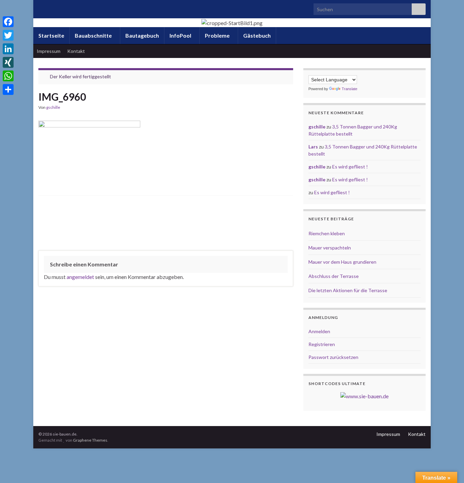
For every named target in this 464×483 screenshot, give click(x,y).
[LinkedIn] (8, 49)
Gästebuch (257, 35)
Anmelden (319, 331)
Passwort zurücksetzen (333, 357)
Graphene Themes (90, 440)
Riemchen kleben (326, 233)
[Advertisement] (166, 224)
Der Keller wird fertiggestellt (80, 76)
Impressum (48, 51)
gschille (53, 107)
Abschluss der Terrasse (333, 276)
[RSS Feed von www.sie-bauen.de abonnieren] (41, 7)
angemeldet (80, 277)
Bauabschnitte (94, 35)
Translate (349, 89)
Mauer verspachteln (329, 247)
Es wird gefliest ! (350, 166)
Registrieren (321, 344)
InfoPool (180, 35)
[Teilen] (8, 89)
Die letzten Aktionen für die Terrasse (347, 290)
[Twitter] (8, 35)
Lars (313, 146)
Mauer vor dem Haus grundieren (342, 262)
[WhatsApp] (8, 76)
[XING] (8, 62)
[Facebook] (8, 21)
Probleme (218, 35)
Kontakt (76, 51)
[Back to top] (448, 467)
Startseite (51, 35)
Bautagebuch (142, 35)
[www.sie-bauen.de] (364, 395)
